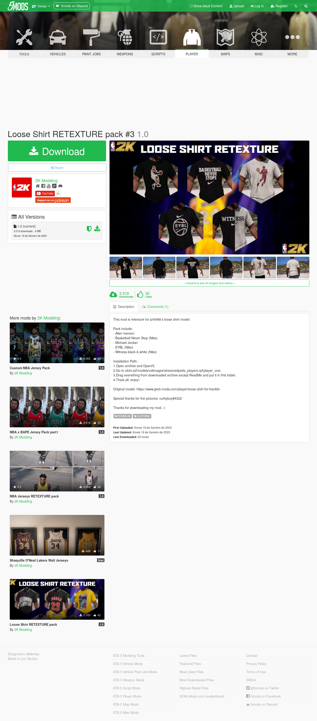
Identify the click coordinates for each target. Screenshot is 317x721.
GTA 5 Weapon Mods (128, 680)
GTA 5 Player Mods (127, 696)
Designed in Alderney (23, 654)
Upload (238, 5)
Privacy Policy (256, 663)
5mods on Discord (263, 704)
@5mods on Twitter (264, 688)
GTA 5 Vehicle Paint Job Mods (135, 671)
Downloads (126, 296)
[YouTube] (48, 185)
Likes (148, 296)
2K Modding (46, 180)
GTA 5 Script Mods (126, 688)
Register (281, 5)
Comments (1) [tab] (157, 306)
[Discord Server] (60, 185)
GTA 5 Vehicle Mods (127, 663)
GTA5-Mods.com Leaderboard (202, 696)
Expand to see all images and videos (209, 283)
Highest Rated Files (194, 688)
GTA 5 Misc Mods (126, 712)
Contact (252, 655)
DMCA (251, 680)
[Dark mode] (296, 6)
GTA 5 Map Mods (126, 704)
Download (62, 151)
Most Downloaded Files (197, 680)
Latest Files (188, 655)
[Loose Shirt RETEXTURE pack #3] (210, 197)
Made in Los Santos (22, 658)
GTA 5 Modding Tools (129, 655)
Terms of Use (256, 671)
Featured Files (190, 663)
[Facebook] (43, 185)
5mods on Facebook (265, 696)
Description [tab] (125, 306)
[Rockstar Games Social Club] (54, 185)
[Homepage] (37, 185)
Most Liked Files (192, 671)
